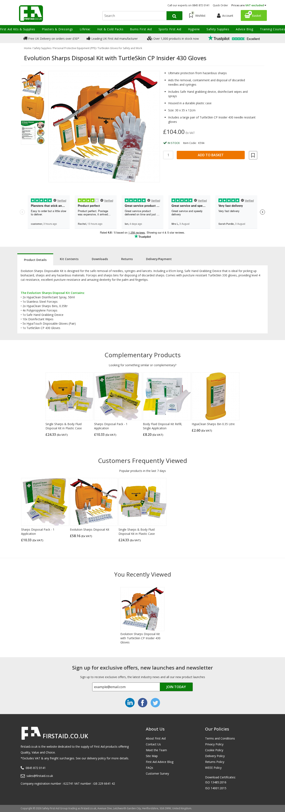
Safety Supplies (218, 29)
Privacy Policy (214, 744)
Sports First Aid (170, 29)
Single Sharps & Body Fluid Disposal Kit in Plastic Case (63, 426)
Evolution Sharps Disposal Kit (89, 529)
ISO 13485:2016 (215, 782)
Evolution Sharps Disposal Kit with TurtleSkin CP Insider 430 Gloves (140, 638)
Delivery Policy (215, 756)
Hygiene (194, 29)
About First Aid (156, 738)
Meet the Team (156, 750)
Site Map (152, 756)
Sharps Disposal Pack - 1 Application (110, 426)
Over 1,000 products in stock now (176, 39)
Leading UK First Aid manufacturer (114, 39)
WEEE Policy (213, 768)
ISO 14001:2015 (215, 788)
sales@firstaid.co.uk (39, 776)
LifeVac (85, 29)
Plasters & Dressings (57, 29)
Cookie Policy (214, 750)
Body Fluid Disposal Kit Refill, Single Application (162, 426)
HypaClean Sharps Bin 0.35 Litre (213, 424)
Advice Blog (244, 29)
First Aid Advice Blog (159, 762)
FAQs (149, 768)
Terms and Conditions (220, 738)
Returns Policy (214, 762)
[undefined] (104, 126)
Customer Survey (157, 773)
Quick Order (220, 5)
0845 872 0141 (36, 768)
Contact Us (153, 744)
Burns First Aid (141, 29)
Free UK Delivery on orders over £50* (53, 39)
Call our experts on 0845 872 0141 (188, 5)
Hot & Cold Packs (110, 29)
